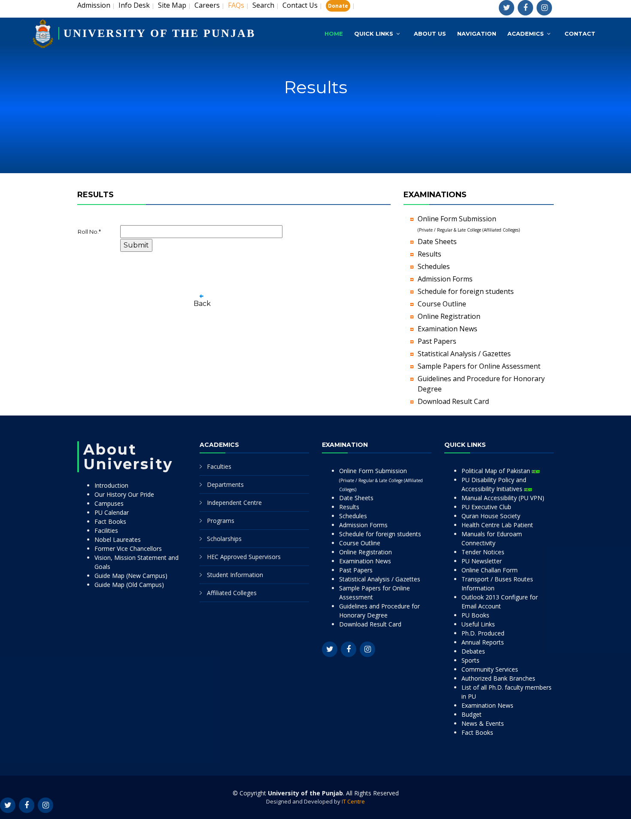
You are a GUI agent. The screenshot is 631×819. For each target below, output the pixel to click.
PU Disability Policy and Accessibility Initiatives (493, 484)
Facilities (106, 530)
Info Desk (134, 5)
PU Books (475, 615)
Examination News (447, 328)
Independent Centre (234, 502)
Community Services (489, 669)
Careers (207, 5)
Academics (525, 33)
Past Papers (437, 341)
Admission (93, 5)
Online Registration (449, 316)
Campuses (109, 503)
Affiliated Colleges (232, 593)
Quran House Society (490, 516)
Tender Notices (482, 552)
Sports (470, 660)
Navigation (476, 33)
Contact (579, 33)
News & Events (482, 723)
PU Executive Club (486, 507)
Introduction (111, 485)
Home (334, 33)
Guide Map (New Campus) (130, 575)
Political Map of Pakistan (496, 471)
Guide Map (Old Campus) (129, 585)
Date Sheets (437, 241)
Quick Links (373, 33)
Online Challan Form (489, 570)
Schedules (434, 266)
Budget (471, 714)
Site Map (172, 5)
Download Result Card (453, 401)
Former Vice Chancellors (128, 548)
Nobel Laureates (117, 539)
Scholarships (224, 539)
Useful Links (478, 624)
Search (263, 5)
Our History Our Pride (124, 494)
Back (202, 303)
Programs (220, 520)
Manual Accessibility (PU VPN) (502, 498)
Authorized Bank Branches (498, 678)
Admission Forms (445, 279)
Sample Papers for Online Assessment (479, 366)
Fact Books (110, 521)
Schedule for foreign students (466, 291)
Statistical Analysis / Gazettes (464, 353)
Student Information (235, 575)
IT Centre (353, 801)
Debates (473, 651)
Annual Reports (482, 642)
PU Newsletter (481, 561)
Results (429, 254)
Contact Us (300, 5)
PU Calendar (111, 512)
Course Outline (442, 304)
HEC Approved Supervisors (244, 557)
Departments (225, 484)
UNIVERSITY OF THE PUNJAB (159, 33)
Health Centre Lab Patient (497, 525)
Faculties (219, 466)
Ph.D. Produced (482, 633)
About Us (430, 33)
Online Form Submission (381, 479)
